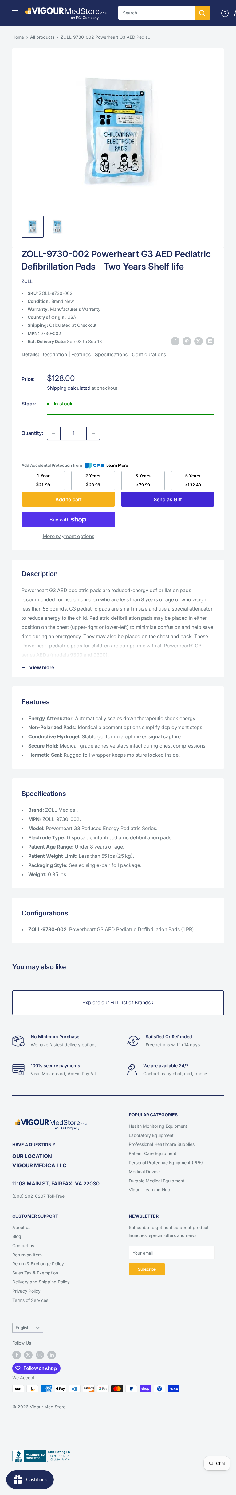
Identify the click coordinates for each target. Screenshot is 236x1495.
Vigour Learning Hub (149, 1189)
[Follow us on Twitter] (28, 1354)
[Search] (202, 13)
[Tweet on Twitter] (198, 340)
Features (81, 354)
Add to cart (68, 499)
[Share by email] (210, 340)
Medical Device (144, 1171)
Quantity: (32, 433)
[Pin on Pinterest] (187, 340)
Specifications (111, 354)
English (23, 1327)
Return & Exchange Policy (38, 1263)
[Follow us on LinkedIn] (51, 1354)
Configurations (149, 354)
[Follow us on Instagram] (40, 1354)
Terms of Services (30, 1300)
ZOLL (27, 281)
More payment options (68, 536)
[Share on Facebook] (175, 340)
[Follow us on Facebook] (16, 1354)
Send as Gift (168, 499)
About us (21, 1227)
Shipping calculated (68, 388)
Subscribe (147, 1269)
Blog (16, 1236)
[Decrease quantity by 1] (53, 433)
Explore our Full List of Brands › (118, 1002)
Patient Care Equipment (152, 1153)
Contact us (23, 1245)
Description (54, 354)
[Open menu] (15, 12)
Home (18, 37)
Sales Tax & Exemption (35, 1272)
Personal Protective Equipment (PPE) (166, 1162)
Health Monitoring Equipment (158, 1126)
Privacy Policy (26, 1291)
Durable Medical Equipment (156, 1180)
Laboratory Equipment (151, 1135)
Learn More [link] (117, 465)
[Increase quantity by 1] (93, 433)
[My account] (225, 13)
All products (42, 37)
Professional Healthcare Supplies (162, 1144)
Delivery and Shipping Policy (41, 1281)
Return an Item (27, 1254)
